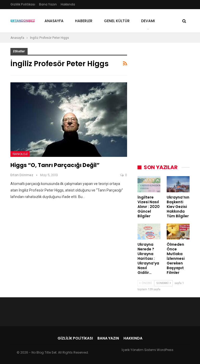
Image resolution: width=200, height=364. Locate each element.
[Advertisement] (169, 74)
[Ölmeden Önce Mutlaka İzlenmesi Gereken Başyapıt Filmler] (178, 232)
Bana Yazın (48, 4)
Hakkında (68, 4)
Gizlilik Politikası (22, 4)
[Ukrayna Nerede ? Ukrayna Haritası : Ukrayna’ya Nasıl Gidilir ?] (149, 232)
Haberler (83, 20)
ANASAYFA (54, 20)
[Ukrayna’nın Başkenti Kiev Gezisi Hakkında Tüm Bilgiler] (178, 184)
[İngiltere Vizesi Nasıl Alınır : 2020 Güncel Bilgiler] (149, 184)
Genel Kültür (117, 20)
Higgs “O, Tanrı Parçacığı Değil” (54, 165)
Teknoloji (20, 154)
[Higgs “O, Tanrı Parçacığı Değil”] (68, 119)
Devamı (148, 20)
